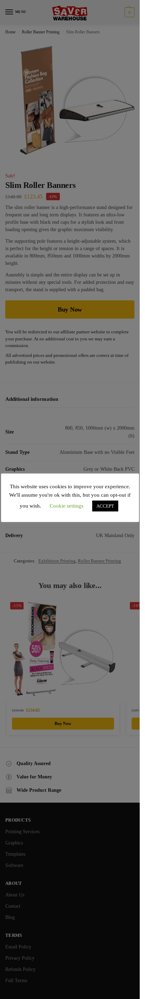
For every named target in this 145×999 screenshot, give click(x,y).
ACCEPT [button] (105, 506)
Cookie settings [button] (66, 506)
